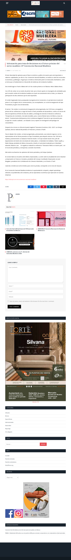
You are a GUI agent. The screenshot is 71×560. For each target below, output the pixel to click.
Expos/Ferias (8, 419)
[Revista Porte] (35, 3)
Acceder (7, 455)
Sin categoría (8, 432)
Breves (7, 416)
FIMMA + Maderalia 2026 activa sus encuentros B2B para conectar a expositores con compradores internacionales (35, 533)
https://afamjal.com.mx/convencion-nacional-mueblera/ (20, 179)
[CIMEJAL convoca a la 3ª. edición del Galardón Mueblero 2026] (19, 242)
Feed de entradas (10, 459)
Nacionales (63, 70)
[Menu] (7, 3)
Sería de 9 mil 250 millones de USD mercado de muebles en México (20, 229)
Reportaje (7, 428)
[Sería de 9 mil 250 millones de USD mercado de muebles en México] (19, 219)
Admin (8, 70)
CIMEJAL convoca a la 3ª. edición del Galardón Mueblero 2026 (18, 252)
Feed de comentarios (10, 462)
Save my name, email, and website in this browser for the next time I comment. (32, 301)
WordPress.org (9, 465)
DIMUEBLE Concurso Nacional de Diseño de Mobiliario (51, 229)
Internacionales (9, 422)
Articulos (7, 413)
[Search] (64, 3)
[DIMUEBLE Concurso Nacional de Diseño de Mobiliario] (51, 219)
